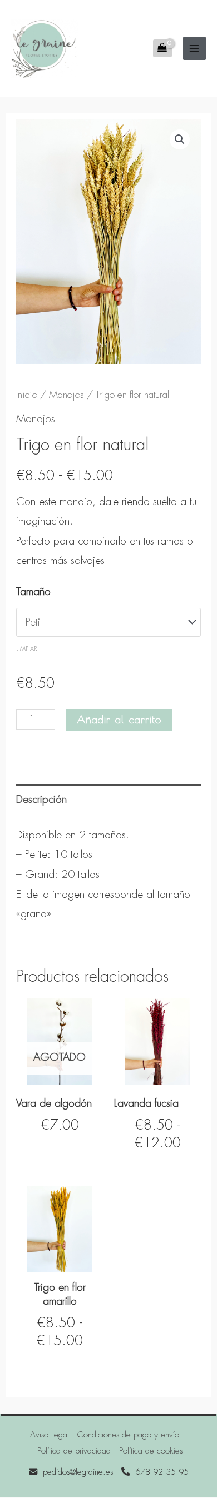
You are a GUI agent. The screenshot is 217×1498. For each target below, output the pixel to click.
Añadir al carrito (119, 719)
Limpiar (26, 649)
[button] (180, 139)
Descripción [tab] (41, 799)
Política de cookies (151, 1450)
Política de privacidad (74, 1450)
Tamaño (33, 591)
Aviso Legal (49, 1434)
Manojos (66, 395)
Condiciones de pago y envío (129, 1434)
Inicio (26, 395)
